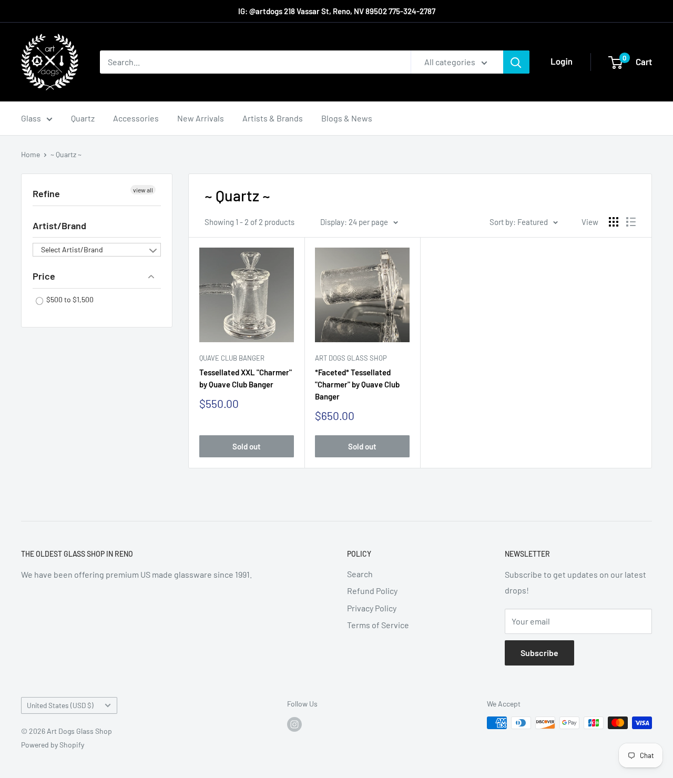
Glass (31, 118)
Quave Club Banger (231, 358)
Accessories (136, 118)
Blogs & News (346, 118)
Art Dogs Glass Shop (351, 358)
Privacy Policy (371, 608)
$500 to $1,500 (69, 299)
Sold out (246, 446)
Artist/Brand (59, 225)
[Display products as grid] (613, 222)
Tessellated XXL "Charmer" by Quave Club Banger (245, 378)
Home (30, 154)
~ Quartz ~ (65, 154)
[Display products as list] (631, 222)
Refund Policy (372, 591)
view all (143, 189)
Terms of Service (378, 625)
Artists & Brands (272, 118)
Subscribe (539, 653)
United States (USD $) (60, 705)
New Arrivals (200, 118)
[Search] (516, 62)
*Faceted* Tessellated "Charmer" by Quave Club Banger (357, 384)
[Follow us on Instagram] (294, 723)
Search (360, 574)
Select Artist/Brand (72, 249)
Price (44, 276)
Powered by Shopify (52, 744)
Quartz (83, 118)
